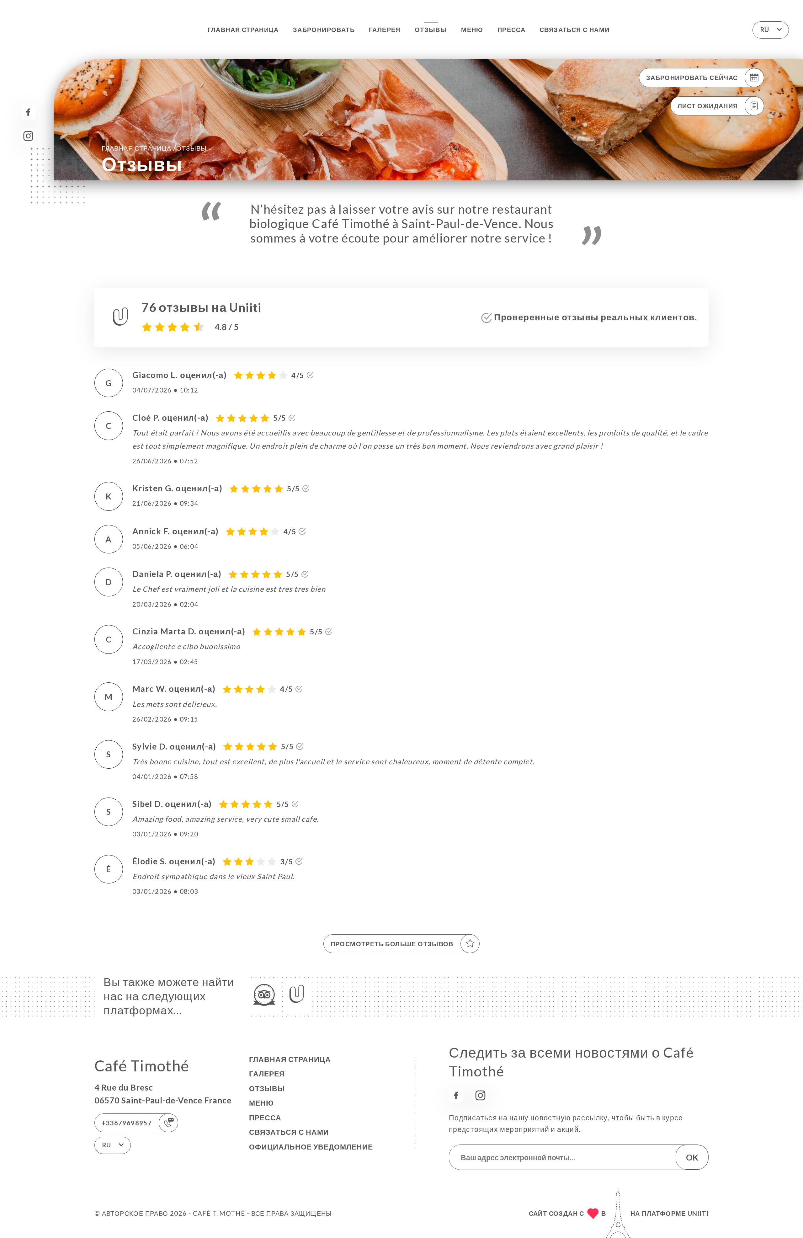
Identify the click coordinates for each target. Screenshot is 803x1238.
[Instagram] (28, 136)
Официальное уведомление (311, 1146)
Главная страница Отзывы (154, 147)
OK (692, 1157)
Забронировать (324, 29)
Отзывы (431, 29)
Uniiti (698, 1213)
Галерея (385, 29)
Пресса (511, 29)
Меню (472, 29)
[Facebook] (28, 112)
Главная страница (243, 29)
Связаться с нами (574, 29)
